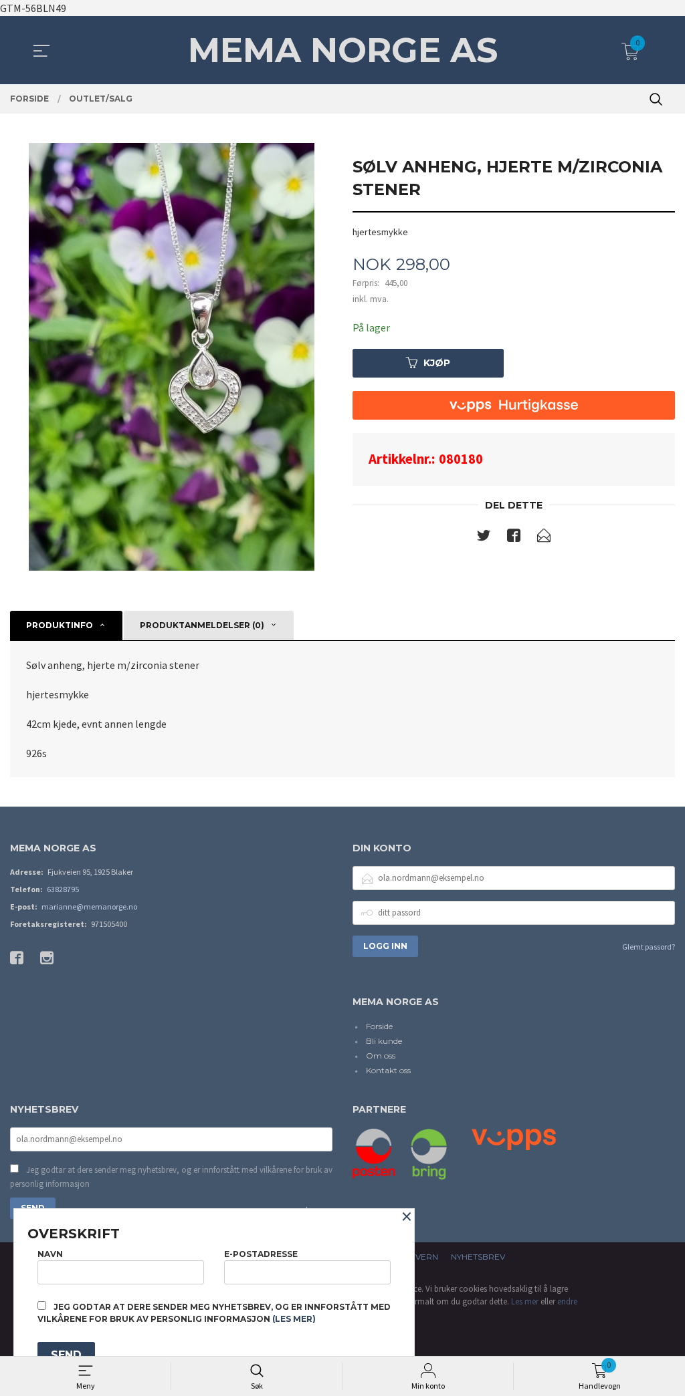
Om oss (380, 1056)
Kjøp (436, 363)
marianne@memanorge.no (89, 906)
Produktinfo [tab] (59, 625)
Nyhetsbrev (478, 1257)
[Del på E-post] (544, 538)
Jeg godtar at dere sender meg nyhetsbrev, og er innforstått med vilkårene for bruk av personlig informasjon (171, 1177)
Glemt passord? (648, 947)
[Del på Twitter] (484, 538)
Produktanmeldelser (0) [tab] (202, 625)
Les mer (525, 1301)
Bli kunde (384, 1041)
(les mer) (294, 1319)
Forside (379, 1026)
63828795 (63, 889)
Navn (50, 1254)
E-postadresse (261, 1254)
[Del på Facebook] (514, 538)
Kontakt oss (388, 1070)
